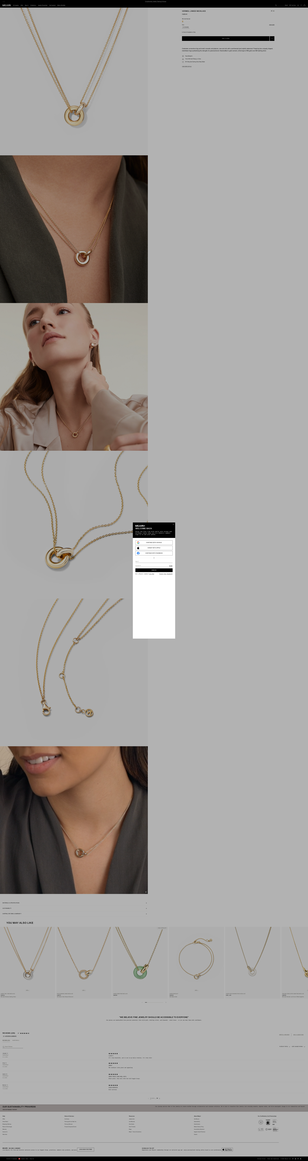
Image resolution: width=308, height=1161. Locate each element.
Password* (138, 565)
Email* (137, 561)
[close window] (173, 524)
